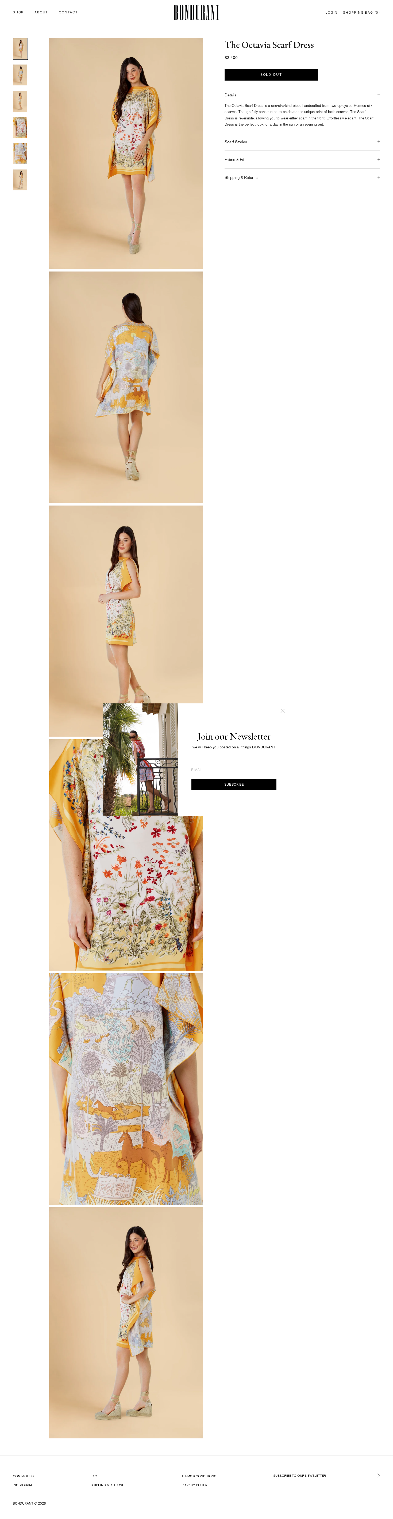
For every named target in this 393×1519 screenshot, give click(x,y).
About (41, 12)
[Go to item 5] (20, 154)
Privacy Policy (195, 1485)
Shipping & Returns (107, 1485)
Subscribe (234, 784)
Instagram (22, 1485)
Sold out (271, 74)
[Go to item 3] (20, 101)
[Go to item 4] (20, 127)
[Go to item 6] (20, 180)
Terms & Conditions (199, 1476)
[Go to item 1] (20, 49)
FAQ (94, 1476)
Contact (68, 12)
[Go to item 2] (20, 75)
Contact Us (23, 1476)
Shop (18, 12)
